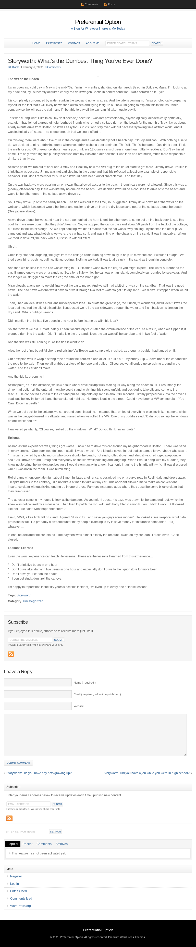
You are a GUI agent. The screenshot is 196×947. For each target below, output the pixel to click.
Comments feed (21, 898)
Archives (62, 844)
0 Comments (53, 67)
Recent (27, 844)
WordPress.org (20, 906)
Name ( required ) (85, 682)
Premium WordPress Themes (126, 937)
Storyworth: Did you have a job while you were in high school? (147, 773)
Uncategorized (33, 601)
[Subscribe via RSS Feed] (11, 654)
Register (16, 876)
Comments (91, 4)
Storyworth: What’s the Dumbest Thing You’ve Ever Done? (80, 60)
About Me (93, 43)
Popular (12, 844)
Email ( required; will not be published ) (97, 694)
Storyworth (24, 595)
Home (36, 43)
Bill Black (13, 67)
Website (79, 706)
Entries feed (18, 891)
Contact (74, 43)
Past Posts (54, 43)
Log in (14, 884)
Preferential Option (98, 21)
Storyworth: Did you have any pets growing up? (39, 773)
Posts (111, 4)
